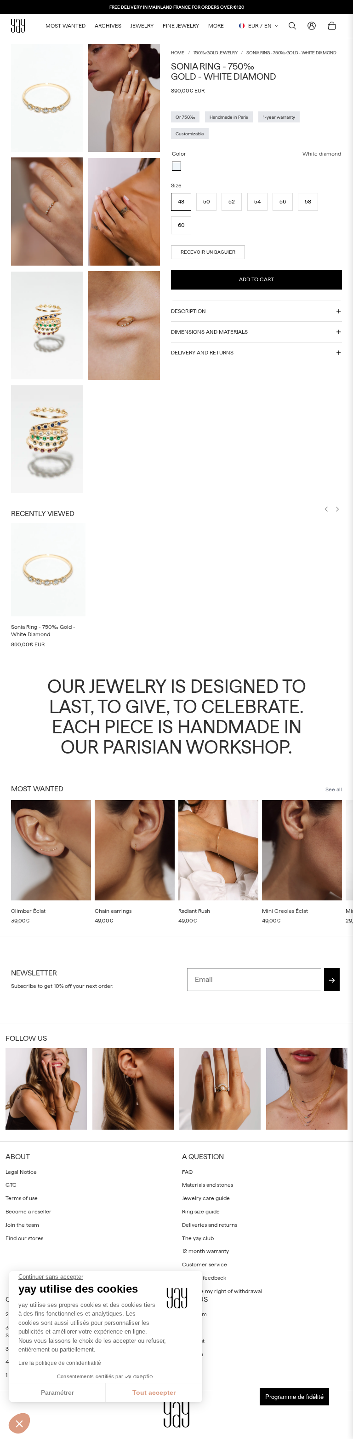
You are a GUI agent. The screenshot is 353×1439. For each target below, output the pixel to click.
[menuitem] (216, 26)
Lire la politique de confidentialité (59, 1363)
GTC (11, 1185)
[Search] (292, 26)
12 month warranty (205, 1251)
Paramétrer (57, 1392)
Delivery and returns (202, 352)
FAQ (187, 1171)
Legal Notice (21, 1171)
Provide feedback (204, 1278)
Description (188, 311)
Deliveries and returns (209, 1224)
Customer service (204, 1264)
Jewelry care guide (206, 1198)
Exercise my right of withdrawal (222, 1291)
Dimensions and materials (209, 332)
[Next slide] (337, 510)
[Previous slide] (326, 510)
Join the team (22, 1224)
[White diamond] (176, 166)
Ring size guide (201, 1211)
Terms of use (22, 1198)
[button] (19, 1423)
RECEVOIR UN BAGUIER (208, 252)
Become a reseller (28, 1211)
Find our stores (24, 1238)
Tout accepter (154, 1392)
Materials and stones (207, 1185)
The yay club (198, 1238)
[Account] (312, 26)
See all (333, 789)
